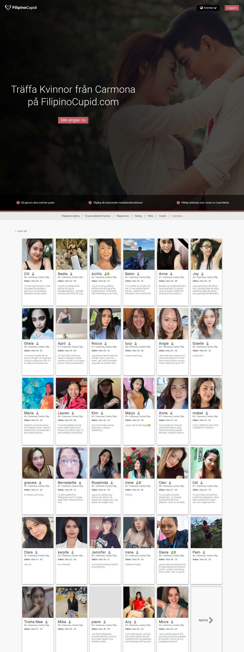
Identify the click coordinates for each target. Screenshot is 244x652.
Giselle (198, 343)
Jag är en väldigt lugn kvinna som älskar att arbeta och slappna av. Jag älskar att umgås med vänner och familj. (104, 498)
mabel (198, 413)
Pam (196, 552)
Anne (163, 274)
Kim (94, 413)
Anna (163, 413)
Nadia (63, 274)
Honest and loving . (134, 355)
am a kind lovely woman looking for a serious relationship (102, 427)
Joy (196, 274)
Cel (195, 482)
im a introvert (64, 564)
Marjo (130, 413)
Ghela (29, 343)
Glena (163, 552)
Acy (128, 622)
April (62, 343)
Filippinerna (123, 215)
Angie (164, 343)
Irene (129, 482)
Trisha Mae (33, 622)
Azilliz (96, 274)
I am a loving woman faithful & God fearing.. (104, 565)
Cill (26, 274)
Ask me (27, 564)
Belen (130, 274)
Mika (62, 622)
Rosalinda (99, 482)
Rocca (96, 343)
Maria (29, 413)
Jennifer (98, 552)
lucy (128, 343)
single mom (198, 355)
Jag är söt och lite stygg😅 (137, 425)
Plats (150, 215)
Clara (28, 552)
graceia (30, 482)
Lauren (63, 413)
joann (96, 622)
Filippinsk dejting (71, 215)
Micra (163, 622)
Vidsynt (128, 495)
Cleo (162, 482)
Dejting (138, 215)
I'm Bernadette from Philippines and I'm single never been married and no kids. (70, 498)
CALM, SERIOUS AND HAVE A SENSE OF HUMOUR (205, 426)
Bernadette (67, 482)
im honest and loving (33, 495)
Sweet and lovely (133, 564)
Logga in (232, 7)
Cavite (162, 215)
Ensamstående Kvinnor (98, 215)
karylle (63, 552)
